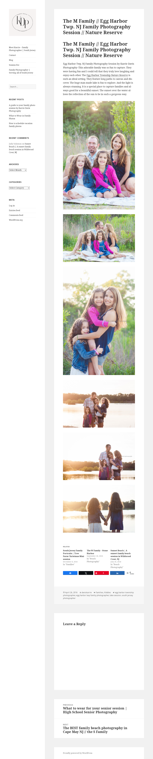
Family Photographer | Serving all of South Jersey (21, 71)
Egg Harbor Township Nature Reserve (107, 75)
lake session (115, 595)
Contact (12, 55)
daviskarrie (87, 592)
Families (99, 592)
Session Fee (14, 65)
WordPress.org (16, 220)
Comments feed (16, 215)
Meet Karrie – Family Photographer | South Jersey (22, 49)
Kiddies (107, 592)
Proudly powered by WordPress (77, 753)
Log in (12, 205)
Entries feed (14, 210)
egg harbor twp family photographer (92, 595)
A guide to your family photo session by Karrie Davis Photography (22, 108)
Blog (11, 60)
